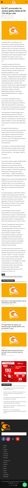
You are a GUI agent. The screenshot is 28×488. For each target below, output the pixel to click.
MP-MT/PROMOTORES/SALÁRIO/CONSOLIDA (12, 276)
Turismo (5, 472)
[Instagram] (8, 439)
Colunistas (5, 453)
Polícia (4, 466)
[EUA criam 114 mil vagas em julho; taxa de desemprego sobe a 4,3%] (14, 290)
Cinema (5, 451)
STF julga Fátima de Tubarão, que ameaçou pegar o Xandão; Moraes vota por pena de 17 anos (12, 326)
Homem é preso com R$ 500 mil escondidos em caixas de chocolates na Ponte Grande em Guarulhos (14, 393)
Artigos (5, 445)
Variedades (6, 474)
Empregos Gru (6, 460)
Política (5, 468)
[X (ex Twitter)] (13, 439)
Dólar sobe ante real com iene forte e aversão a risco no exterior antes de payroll (12, 352)
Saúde (4, 470)
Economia (5, 455)
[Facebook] (3, 439)
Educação (5, 457)
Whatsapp (5, 476)
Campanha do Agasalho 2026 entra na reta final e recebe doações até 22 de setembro (15, 402)
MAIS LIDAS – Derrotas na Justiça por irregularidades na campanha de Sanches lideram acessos (15, 411)
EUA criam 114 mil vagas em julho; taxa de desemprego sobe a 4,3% (13, 301)
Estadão (3, 6)
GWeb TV (5, 464)
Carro (4, 447)
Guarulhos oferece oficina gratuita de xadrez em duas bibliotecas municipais (14, 398)
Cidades (5, 449)
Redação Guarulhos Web (8, 16)
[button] (24, 484)
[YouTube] (18, 439)
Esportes (5, 462)
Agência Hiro (16, 483)
